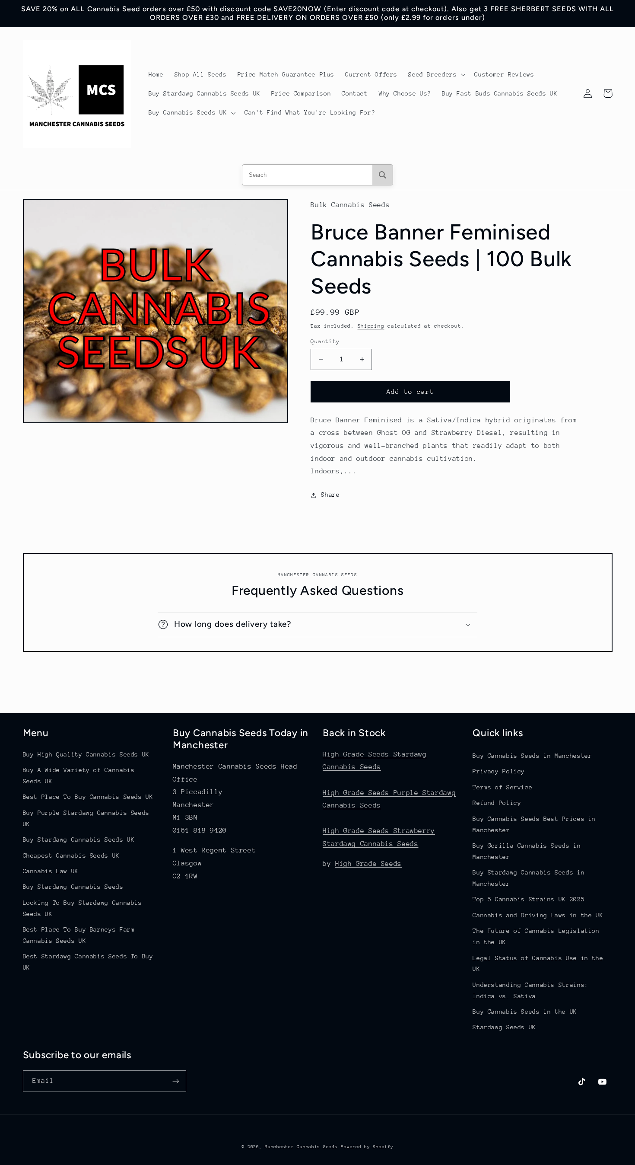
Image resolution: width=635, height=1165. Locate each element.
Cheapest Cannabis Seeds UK (71, 855)
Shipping (371, 326)
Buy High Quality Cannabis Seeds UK (86, 754)
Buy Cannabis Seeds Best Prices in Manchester (534, 824)
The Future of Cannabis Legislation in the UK (536, 936)
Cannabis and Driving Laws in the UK (538, 915)
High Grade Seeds (368, 864)
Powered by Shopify (367, 1146)
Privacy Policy (499, 771)
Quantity (325, 341)
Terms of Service (502, 787)
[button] (436, 74)
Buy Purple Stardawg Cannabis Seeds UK (86, 818)
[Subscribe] (175, 1081)
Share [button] (330, 494)
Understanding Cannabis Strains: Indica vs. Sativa (530, 990)
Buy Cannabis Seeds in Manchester (532, 755)
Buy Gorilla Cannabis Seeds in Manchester (527, 851)
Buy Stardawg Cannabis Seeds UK (79, 839)
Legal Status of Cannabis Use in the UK (538, 963)
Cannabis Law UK (51, 871)
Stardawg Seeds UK (504, 1027)
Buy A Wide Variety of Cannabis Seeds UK (79, 775)
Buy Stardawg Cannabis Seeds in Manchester (528, 878)
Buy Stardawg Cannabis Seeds (73, 886)
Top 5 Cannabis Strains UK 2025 (528, 899)
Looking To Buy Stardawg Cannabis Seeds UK (82, 908)
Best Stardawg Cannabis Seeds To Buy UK (88, 962)
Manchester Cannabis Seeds (301, 1146)
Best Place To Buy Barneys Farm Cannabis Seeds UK (79, 935)
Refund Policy (497, 802)
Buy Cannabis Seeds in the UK (525, 1011)
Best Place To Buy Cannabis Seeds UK (88, 796)
